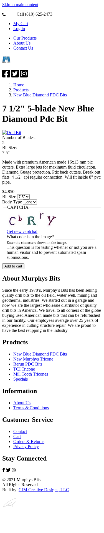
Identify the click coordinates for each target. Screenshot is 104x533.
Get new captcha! (22, 231)
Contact (20, 431)
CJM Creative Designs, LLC (44, 489)
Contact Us (23, 48)
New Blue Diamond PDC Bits (40, 95)
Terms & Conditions (31, 407)
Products (21, 89)
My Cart (20, 23)
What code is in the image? (30, 236)
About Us (22, 43)
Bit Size (9, 196)
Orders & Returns (28, 441)
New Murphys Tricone (33, 359)
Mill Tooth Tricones (30, 374)
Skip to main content (20, 4)
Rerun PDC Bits (27, 364)
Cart (17, 436)
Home (18, 84)
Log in (19, 28)
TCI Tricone (24, 369)
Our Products (25, 38)
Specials (20, 379)
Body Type (12, 201)
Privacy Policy (26, 446)
